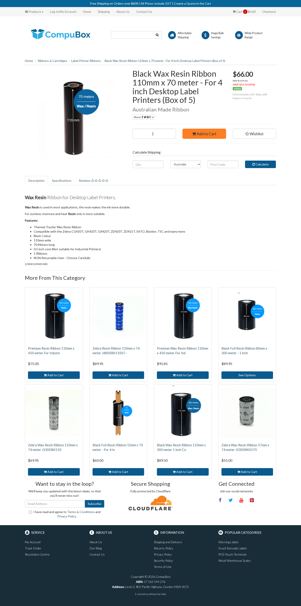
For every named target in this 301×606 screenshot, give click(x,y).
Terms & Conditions (81, 512)
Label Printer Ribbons (86, 61)
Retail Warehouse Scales (234, 560)
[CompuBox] (64, 34)
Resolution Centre (37, 554)
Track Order (33, 548)
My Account (33, 542)
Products (34, 11)
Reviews (85, 180)
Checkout (269, 11)
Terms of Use (162, 567)
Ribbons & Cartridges (52, 61)
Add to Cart (206, 133)
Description (36, 180)
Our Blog (95, 548)
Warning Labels (228, 542)
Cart (246, 11)
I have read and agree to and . (66, 514)
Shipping (104, 11)
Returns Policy (163, 548)
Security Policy (163, 560)
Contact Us (144, 11)
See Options (247, 375)
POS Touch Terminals (232, 554)
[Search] (157, 35)
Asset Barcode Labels (232, 548)
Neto (163, 594)
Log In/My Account (63, 11)
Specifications (61, 180)
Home (87, 11)
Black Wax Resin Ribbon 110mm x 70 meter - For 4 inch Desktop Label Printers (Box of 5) (165, 61)
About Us (123, 11)
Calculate (262, 164)
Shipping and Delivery (168, 542)
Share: (138, 117)
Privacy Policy (66, 516)
